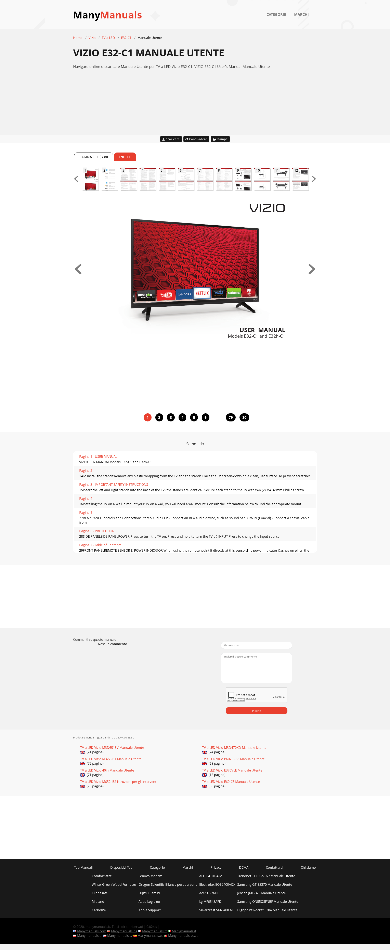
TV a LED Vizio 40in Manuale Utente (107, 770)
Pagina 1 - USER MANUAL (98, 456)
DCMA (243, 867)
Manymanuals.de (124, 931)
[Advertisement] (195, 106)
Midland (98, 901)
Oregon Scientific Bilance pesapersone (168, 884)
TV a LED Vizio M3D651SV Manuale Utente (112, 747)
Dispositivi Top (121, 867)
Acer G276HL (209, 893)
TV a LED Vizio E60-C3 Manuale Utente (231, 781)
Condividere (198, 139)
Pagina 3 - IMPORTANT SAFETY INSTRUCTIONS (113, 484)
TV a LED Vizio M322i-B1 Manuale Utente (111, 759)
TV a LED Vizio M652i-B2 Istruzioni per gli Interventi (118, 781)
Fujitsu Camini (149, 893)
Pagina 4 (85, 498)
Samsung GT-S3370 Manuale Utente (264, 884)
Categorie (276, 14)
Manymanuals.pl (89, 935)
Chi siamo (308, 867)
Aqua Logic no (149, 901)
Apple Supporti (150, 910)
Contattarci (274, 867)
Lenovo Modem (150, 876)
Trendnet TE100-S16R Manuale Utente (266, 876)
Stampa (222, 139)
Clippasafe (100, 893)
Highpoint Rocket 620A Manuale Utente (267, 910)
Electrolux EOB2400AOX (217, 884)
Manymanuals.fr (154, 931)
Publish (256, 711)
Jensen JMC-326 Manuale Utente (261, 893)
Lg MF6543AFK (210, 901)
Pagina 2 (85, 470)
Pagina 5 (85, 512)
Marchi (301, 14)
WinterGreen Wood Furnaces (114, 884)
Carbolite (99, 910)
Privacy (215, 867)
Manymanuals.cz (120, 935)
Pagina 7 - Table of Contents (100, 545)
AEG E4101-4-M (210, 876)
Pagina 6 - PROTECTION (97, 531)
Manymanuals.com (91, 931)
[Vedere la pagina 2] (312, 273)
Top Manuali (83, 867)
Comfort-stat (102, 876)
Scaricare (173, 139)
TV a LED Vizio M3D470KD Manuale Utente (234, 747)
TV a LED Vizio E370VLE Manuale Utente (232, 770)
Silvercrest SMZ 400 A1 (216, 910)
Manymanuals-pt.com (185, 935)
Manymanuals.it (184, 931)
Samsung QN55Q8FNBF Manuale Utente (267, 901)
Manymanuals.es (150, 935)
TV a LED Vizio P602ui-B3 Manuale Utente (233, 759)
